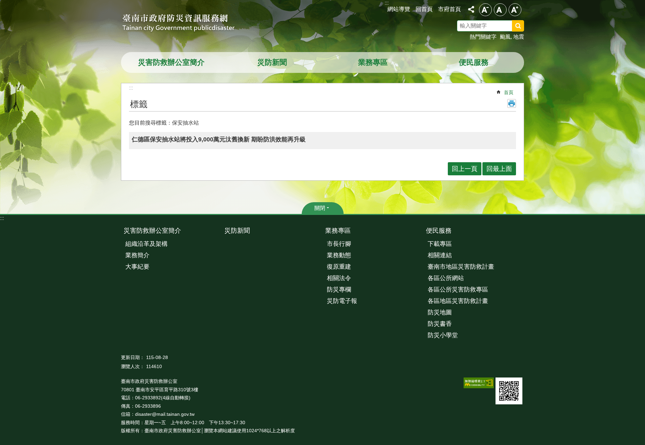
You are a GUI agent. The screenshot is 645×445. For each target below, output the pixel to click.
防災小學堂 (443, 335)
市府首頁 (449, 9)
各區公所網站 (446, 278)
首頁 (508, 92)
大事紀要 (137, 266)
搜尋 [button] (518, 26)
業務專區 (373, 62)
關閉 (319, 208)
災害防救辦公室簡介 (171, 62)
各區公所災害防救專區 (458, 289)
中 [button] (500, 9)
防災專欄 (339, 289)
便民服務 (473, 62)
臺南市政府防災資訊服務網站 (185, 23)
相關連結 (440, 255)
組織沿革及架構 (146, 243)
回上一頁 (464, 168)
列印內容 (511, 103)
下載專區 (440, 243)
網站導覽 (398, 9)
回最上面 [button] (499, 168)
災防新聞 (272, 62)
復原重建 (339, 266)
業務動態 (339, 255)
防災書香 (440, 323)
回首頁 (424, 9)
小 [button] (485, 9)
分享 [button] (471, 9)
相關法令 (339, 278)
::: (2, 218)
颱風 (505, 37)
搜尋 (526, 26)
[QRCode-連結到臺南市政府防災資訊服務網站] (509, 390)
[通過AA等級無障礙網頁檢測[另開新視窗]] (479, 382)
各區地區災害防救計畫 (458, 301)
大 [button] (515, 9)
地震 (518, 37)
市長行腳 (339, 243)
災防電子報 (342, 301)
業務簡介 (137, 255)
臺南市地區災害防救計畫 (461, 266)
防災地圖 (440, 312)
